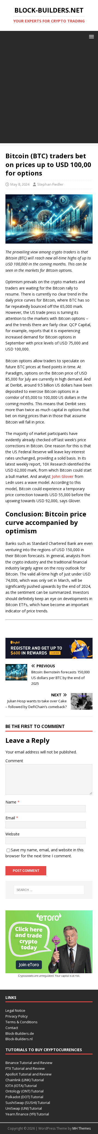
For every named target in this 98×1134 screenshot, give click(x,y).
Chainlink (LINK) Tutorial (24, 1079)
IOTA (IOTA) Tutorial (21, 1085)
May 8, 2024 (19, 184)
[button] (90, 36)
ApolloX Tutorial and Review (28, 1074)
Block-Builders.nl (19, 1038)
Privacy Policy (16, 1016)
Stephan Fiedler (50, 184)
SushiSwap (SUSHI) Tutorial (27, 1102)
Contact (11, 1027)
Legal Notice (15, 1010)
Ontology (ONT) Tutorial (24, 1091)
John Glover (63, 476)
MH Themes (81, 1128)
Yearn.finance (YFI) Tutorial (27, 1114)
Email (10, 817)
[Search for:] (49, 890)
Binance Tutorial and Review (28, 1062)
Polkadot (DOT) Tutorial (24, 1096)
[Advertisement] (49, 94)
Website (12, 834)
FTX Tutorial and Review (25, 1068)
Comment (14, 760)
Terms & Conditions (21, 1021)
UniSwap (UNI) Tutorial (23, 1108)
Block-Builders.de (19, 1033)
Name (11, 802)
